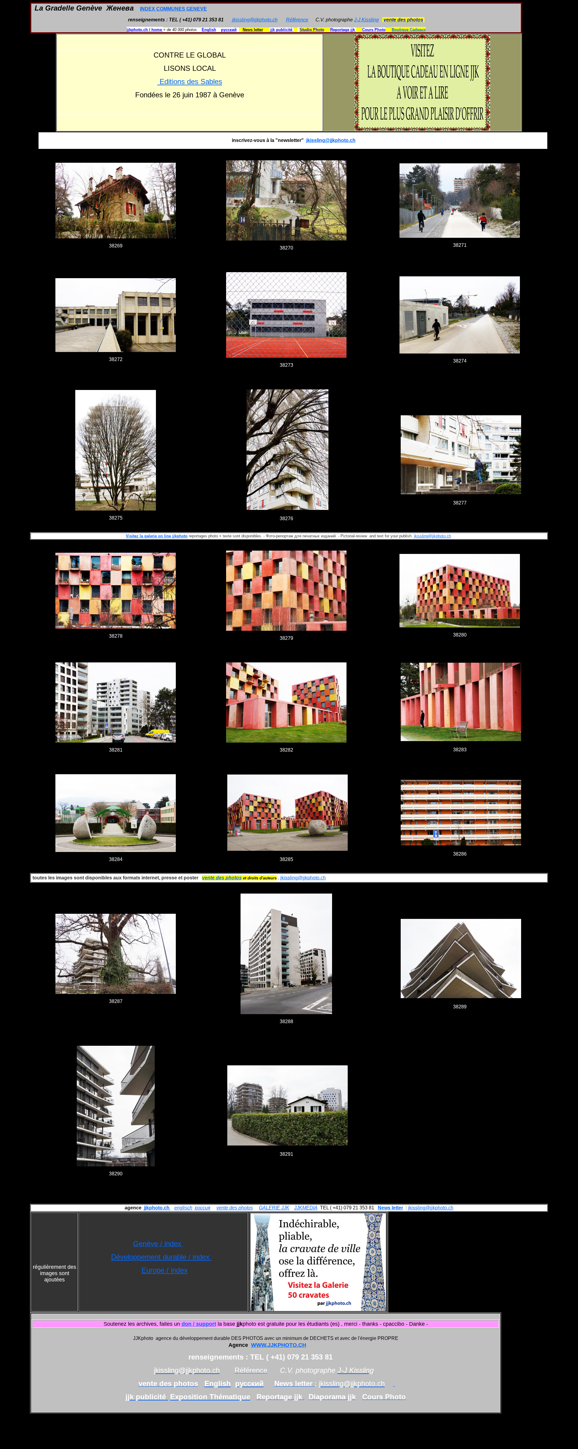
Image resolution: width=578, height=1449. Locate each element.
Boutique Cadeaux (409, 29)
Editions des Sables (189, 81)
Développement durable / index (161, 1257)
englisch (183, 1207)
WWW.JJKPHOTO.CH (278, 1345)
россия (202, 1207)
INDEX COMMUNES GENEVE (173, 8)
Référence (297, 19)
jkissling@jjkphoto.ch (255, 19)
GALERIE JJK (274, 1207)
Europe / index (164, 1270)
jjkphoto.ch (157, 1207)
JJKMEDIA (306, 1207)
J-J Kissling (366, 19)
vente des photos (234, 1207)
